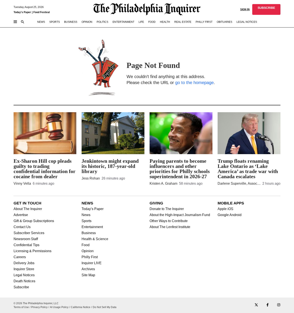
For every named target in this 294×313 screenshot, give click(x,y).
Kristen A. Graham (163, 183)
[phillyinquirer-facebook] (267, 305)
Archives (88, 269)
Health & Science (95, 239)
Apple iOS (225, 209)
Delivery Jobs (24, 263)
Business (89, 233)
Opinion (88, 251)
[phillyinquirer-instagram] (278, 305)
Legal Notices (24, 275)
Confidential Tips (26, 245)
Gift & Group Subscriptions (34, 221)
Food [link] (152, 21)
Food (86, 245)
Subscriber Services (29, 233)
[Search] (22, 22)
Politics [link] (102, 21)
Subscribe (21, 287)
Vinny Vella (22, 183)
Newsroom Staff (26, 239)
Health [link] (165, 21)
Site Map (88, 275)
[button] (266, 9)
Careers (20, 257)
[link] (266, 9)
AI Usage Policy (59, 307)
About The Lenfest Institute (170, 227)
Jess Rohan (91, 178)
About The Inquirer (28, 209)
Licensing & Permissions (32, 251)
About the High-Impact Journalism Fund (180, 215)
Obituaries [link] (224, 21)
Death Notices (24, 281)
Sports (86, 221)
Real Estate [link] (182, 21)
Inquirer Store (24, 269)
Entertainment (92, 227)
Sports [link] (54, 21)
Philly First (90, 257)
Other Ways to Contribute (169, 221)
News (86, 215)
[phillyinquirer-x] (256, 305)
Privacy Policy (39, 307)
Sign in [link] (245, 9)
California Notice (80, 307)
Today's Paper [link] (22, 12)
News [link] (41, 21)
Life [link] (141, 21)
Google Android (229, 215)
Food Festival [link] (41, 12)
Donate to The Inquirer (167, 209)
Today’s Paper (93, 209)
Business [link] (70, 21)
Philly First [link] (204, 21)
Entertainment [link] (123, 21)
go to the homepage (194, 82)
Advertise (21, 215)
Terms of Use (21, 307)
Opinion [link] (87, 21)
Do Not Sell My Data (104, 307)
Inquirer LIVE (92, 263)
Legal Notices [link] (247, 21)
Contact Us (22, 227)
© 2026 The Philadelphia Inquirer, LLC (36, 303)
